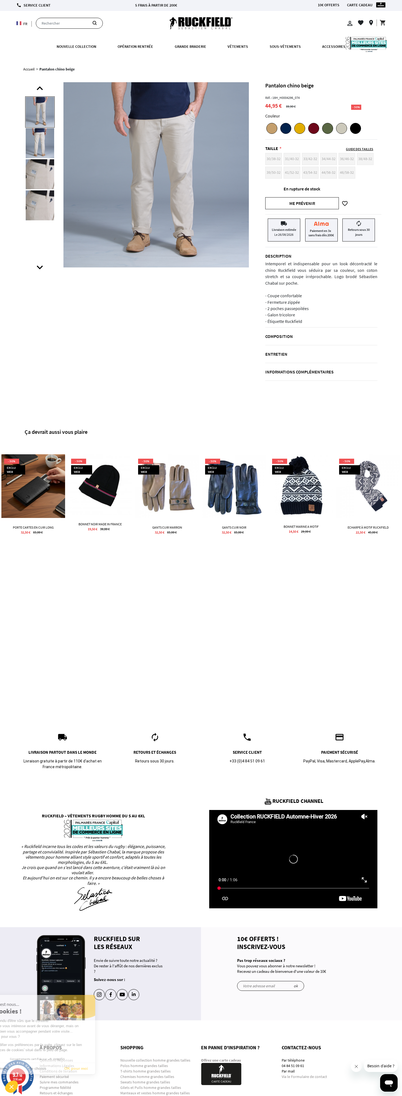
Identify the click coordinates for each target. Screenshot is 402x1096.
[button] (11, 1086)
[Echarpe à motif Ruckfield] (368, 486)
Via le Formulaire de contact (304, 1076)
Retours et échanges (56, 1093)
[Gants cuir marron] (167, 486)
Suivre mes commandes (59, 1082)
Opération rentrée (135, 46)
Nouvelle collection (76, 46)
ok (296, 985)
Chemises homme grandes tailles (147, 1076)
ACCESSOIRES (333, 46)
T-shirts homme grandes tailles (145, 1071)
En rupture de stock (302, 188)
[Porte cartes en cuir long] (33, 486)
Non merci (24, 1068)
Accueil (29, 69)
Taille (271, 148)
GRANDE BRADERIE (190, 46)
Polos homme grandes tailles (144, 1065)
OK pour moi (101, 1068)
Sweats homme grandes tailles (145, 1082)
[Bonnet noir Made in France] (100, 484)
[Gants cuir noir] (234, 486)
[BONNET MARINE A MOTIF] (301, 485)
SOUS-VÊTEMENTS (285, 46)
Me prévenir (302, 203)
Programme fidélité (55, 1087)
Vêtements (238, 46)
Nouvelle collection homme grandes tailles (155, 1060)
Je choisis (62, 1068)
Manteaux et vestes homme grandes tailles (155, 1093)
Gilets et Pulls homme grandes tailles (150, 1087)
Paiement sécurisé (54, 1076)
